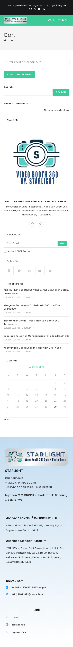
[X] (9, 270)
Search (8, 87)
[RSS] (43, 8)
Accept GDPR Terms (19, 251)
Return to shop (21, 74)
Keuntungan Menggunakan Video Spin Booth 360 (32, 347)
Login (53, 5)
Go (62, 243)
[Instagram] (35, 8)
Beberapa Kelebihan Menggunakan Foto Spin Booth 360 (36, 336)
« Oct (6, 419)
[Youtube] (39, 8)
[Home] (5, 40)
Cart (12, 40)
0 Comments (28, 297)
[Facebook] (30, 8)
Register (62, 5)
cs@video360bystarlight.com (28, 5)
